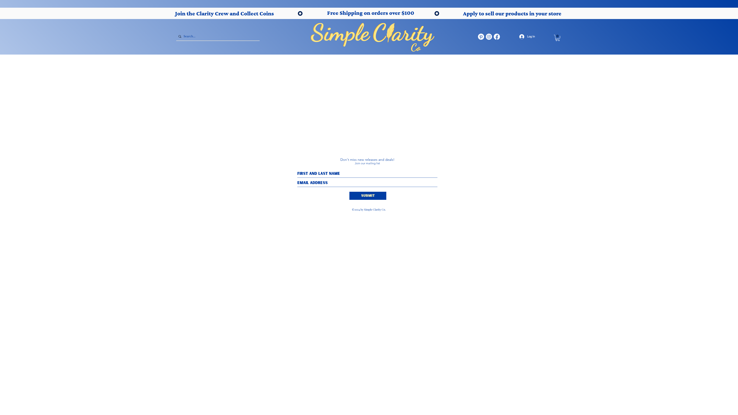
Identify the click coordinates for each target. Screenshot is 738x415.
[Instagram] (489, 37)
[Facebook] (497, 37)
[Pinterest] (481, 37)
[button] (557, 38)
